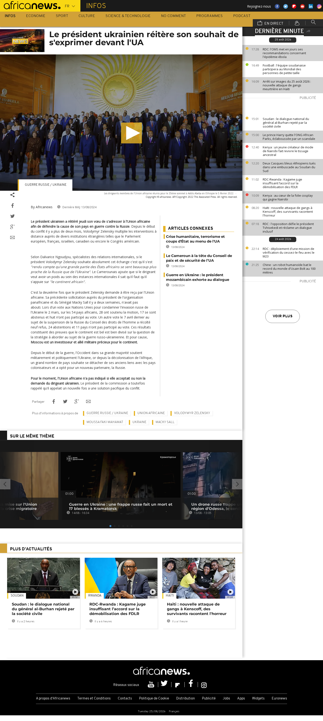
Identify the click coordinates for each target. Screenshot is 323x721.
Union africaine (151, 413)
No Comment (173, 16)
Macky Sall (165, 422)
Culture (87, 16)
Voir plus (282, 316)
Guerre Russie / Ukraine (45, 185)
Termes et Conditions (94, 698)
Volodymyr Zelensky (192, 413)
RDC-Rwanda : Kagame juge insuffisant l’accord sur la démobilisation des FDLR (282, 183)
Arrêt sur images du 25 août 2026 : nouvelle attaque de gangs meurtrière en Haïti (287, 85)
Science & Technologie (128, 16)
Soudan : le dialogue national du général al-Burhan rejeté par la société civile (286, 122)
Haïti (170, 595)
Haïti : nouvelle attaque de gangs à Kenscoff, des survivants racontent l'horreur (288, 211)
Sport (62, 16)
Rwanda (94, 595)
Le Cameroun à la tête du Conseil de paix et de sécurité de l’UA (199, 258)
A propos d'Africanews (53, 698)
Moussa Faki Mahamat (105, 422)
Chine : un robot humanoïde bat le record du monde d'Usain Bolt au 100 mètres (289, 268)
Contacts (125, 698)
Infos (10, 16)
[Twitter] (164, 684)
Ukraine (139, 422)
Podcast (241, 16)
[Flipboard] (178, 684)
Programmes (209, 16)
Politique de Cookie (154, 698)
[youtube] (151, 684)
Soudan (17, 595)
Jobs (226, 698)
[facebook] (191, 684)
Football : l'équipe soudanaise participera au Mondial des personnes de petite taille (284, 69)
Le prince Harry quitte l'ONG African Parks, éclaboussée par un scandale (289, 137)
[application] (121, 122)
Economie (35, 16)
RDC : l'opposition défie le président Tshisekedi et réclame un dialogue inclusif (288, 227)
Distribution (185, 698)
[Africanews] (30, 4)
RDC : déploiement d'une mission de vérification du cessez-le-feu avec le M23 (288, 252)
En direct (273, 24)
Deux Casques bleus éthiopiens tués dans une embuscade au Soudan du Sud (289, 167)
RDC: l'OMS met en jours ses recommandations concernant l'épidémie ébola (284, 53)
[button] (131, 133)
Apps (241, 698)
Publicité (209, 698)
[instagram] (204, 684)
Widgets (258, 698)
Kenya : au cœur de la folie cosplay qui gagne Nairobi (288, 197)
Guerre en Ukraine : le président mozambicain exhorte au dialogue (197, 277)
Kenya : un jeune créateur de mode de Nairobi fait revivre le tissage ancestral (288, 151)
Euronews (279, 698)
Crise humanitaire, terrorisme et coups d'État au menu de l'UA (195, 238)
